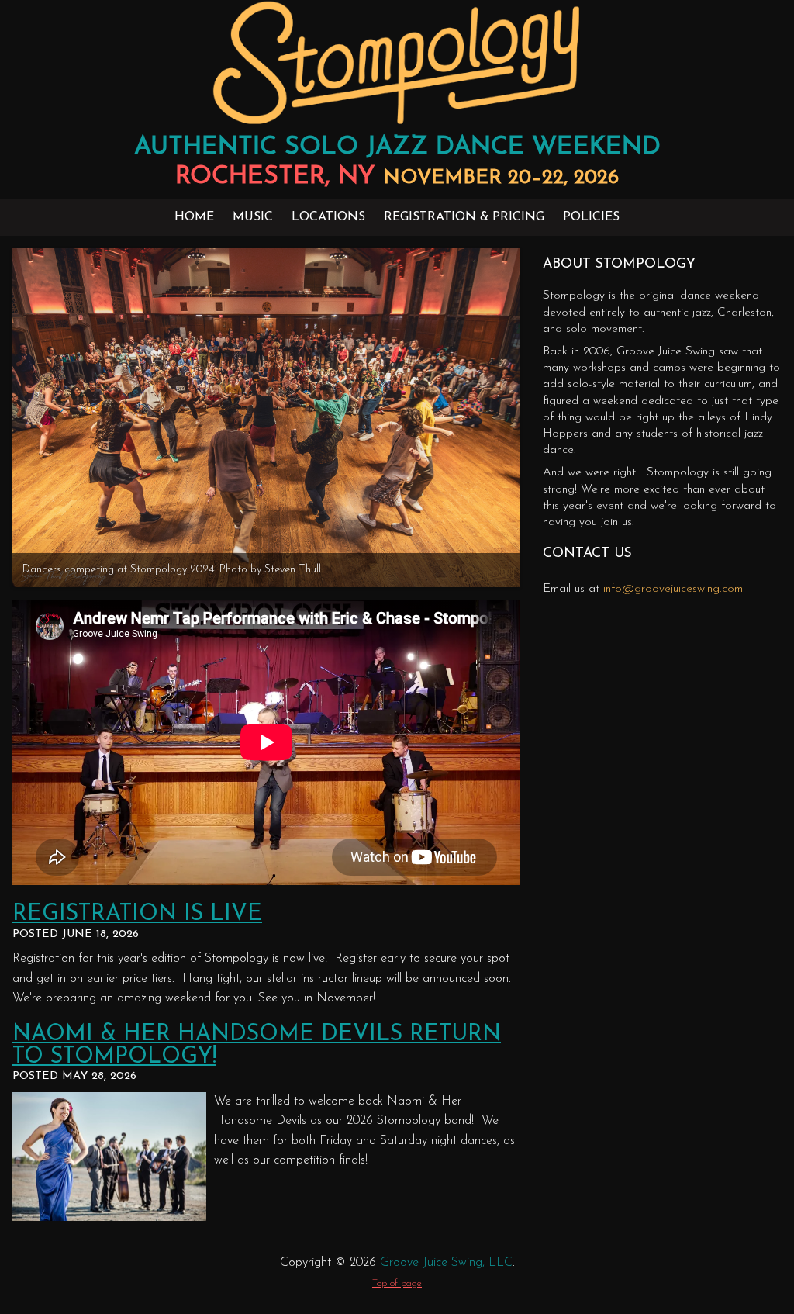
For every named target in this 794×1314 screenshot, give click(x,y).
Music (253, 217)
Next (536, 413)
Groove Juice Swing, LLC (446, 1263)
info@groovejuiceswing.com (673, 589)
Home (194, 217)
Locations (328, 217)
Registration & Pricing (464, 217)
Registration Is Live (137, 914)
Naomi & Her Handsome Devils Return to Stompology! (256, 1045)
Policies (591, 217)
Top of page (397, 1283)
